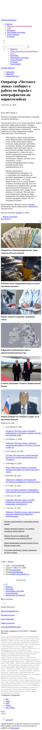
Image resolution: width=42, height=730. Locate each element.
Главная (4, 68)
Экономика (10, 72)
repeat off (9, 720)
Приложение (15, 64)
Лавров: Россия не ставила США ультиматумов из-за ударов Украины (18, 537)
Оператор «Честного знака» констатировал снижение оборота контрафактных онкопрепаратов (23, 514)
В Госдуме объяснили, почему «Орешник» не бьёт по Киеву (20, 551)
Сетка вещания (13, 34)
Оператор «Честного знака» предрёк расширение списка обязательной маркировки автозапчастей (20, 502)
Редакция (10, 37)
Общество (10, 74)
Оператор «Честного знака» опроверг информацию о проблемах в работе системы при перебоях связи (23, 433)
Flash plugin (14, 728)
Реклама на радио (8, 615)
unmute (8, 705)
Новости (9, 24)
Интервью (11, 30)
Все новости (6, 219)
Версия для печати (10, 217)
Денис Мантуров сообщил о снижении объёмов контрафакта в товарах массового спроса (22, 469)
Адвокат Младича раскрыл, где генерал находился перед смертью (19, 530)
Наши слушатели (8, 623)
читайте (19, 213)
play (7, 699)
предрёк (31, 204)
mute (7, 703)
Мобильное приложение (15, 595)
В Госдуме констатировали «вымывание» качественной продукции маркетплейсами (22, 491)
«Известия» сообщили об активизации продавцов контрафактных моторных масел (23, 481)
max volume (10, 708)
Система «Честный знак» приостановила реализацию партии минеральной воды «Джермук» (22, 457)
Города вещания (7, 619)
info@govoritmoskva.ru (20, 574)
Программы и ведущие (16, 32)
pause (8, 701)
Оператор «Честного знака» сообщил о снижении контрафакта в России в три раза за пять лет (23, 445)
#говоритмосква (12, 76)
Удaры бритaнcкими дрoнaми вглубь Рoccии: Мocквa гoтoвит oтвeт (21, 544)
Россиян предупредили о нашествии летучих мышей (21, 523)
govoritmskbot (15, 570)
